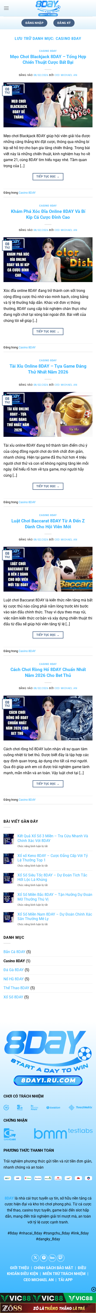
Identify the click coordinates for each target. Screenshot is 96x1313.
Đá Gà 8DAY (13, 970)
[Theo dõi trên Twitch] (61, 1258)
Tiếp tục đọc (47, 176)
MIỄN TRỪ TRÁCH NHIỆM (64, 1273)
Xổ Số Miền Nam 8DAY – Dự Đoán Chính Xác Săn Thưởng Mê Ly (54, 916)
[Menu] (6, 8)
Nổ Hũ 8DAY (13, 979)
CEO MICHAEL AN (66, 75)
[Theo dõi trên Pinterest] (44, 1258)
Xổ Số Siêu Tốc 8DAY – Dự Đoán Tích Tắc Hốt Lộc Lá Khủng (52, 877)
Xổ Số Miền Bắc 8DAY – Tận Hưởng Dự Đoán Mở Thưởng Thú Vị (54, 896)
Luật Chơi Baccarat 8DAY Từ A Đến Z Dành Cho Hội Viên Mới (48, 523)
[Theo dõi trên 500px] (52, 1258)
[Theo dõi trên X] (35, 1258)
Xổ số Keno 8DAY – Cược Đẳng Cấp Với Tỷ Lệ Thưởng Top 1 (52, 857)
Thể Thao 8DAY (16, 988)
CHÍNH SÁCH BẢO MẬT (53, 1268)
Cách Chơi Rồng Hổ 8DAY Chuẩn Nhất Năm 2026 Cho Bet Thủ (48, 672)
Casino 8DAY (48, 51)
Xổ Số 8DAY (13, 997)
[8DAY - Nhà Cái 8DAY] (48, 8)
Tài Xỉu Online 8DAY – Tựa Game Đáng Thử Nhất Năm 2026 (48, 369)
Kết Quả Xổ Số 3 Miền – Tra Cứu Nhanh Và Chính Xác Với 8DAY (52, 838)
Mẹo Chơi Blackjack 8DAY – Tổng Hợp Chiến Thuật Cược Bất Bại (48, 59)
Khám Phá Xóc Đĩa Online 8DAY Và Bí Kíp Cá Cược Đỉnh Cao (48, 214)
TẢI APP (65, 1280)
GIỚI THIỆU (19, 1268)
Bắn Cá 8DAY (14, 952)
